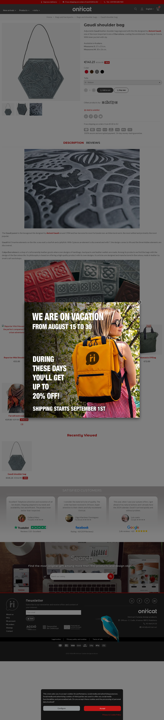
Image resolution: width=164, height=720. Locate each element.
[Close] (139, 302)
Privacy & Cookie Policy (111, 715)
